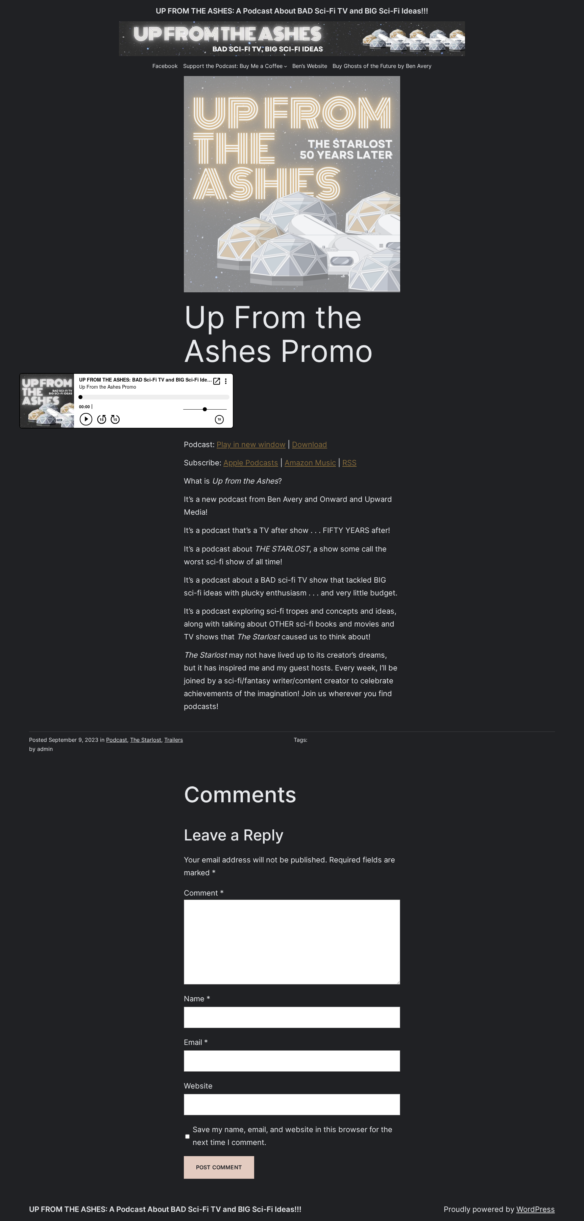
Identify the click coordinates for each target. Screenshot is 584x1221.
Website (198, 1085)
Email (196, 1042)
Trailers (173, 739)
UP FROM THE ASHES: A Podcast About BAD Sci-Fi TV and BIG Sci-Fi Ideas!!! (292, 10)
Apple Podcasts (250, 462)
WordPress (535, 1209)
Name (197, 998)
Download (309, 444)
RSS (349, 462)
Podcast (116, 739)
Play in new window (251, 444)
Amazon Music (310, 462)
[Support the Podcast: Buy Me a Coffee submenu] (285, 66)
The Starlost (145, 739)
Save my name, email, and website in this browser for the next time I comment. (292, 1136)
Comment (204, 892)
